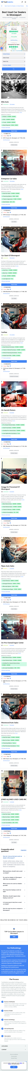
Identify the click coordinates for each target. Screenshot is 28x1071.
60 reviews (12, 491)
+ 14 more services (6, 435)
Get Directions (14, 40)
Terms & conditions (14, 1054)
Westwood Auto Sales (9, 723)
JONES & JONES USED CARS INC (14, 799)
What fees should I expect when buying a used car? (11, 896)
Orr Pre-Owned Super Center (12, 643)
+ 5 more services (5, 127)
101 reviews (12, 334)
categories (4, 1046)
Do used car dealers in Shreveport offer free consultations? (12, 878)
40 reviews (12, 725)
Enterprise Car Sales (9, 179)
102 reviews (13, 33)
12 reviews (12, 801)
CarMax (4, 332)
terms (20, 1063)
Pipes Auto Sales (7, 566)
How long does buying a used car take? (12, 890)
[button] (1, 48)
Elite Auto (5, 102)
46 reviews (12, 645)
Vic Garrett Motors (8, 410)
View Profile (14, 131)
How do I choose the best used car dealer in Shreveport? (12, 857)
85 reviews (12, 412)
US (1, 6)
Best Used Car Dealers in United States (14, 6)
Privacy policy (14, 1056)
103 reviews (13, 48)
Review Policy (14, 1058)
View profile (14, 36)
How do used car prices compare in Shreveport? (12, 909)
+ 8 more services (5, 281)
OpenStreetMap (19, 50)
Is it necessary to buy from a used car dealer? (12, 903)
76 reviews (12, 568)
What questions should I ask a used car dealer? (12, 872)
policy (9, 1064)
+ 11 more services (6, 358)
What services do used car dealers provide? (12, 884)
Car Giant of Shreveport (10, 255)
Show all (24, 32)
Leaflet (13, 50)
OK (13, 1067)
